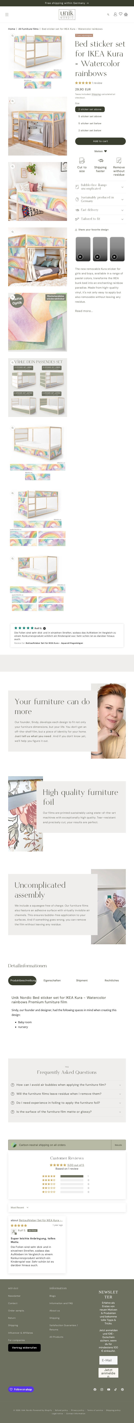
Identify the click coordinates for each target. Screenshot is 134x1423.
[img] (19, 1225)
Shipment (82, 980)
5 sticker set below (89, 123)
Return (12, 1317)
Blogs (53, 1295)
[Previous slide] (79, 249)
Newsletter (14, 1295)
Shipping (96, 94)
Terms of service (95, 1410)
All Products (56, 1336)
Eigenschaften (52, 980)
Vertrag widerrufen (24, 1347)
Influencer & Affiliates (20, 1332)
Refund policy (61, 1410)
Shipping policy (113, 1410)
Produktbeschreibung (23, 980)
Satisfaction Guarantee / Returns (64, 1327)
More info (118, 1145)
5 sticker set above (90, 116)
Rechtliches (112, 980)
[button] (6, 14)
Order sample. (16, 1310)
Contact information (75, 1413)
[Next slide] (122, 249)
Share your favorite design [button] (93, 229)
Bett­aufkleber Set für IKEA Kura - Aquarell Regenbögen (36, 1222)
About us (55, 1310)
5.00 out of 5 (75, 1165)
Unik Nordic (27, 1410)
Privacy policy (77, 1410)
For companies (16, 1340)
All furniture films (28, 28)
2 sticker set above (89, 109)
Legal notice (57, 1413)
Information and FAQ (61, 1303)
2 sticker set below (89, 130)
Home (11, 28)
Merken (98, 151)
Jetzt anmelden (108, 1373)
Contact (12, 1303)
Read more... (84, 311)
